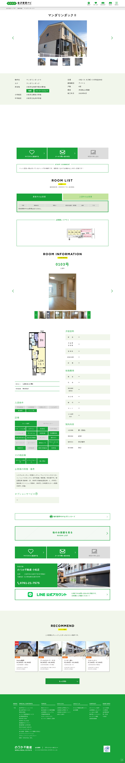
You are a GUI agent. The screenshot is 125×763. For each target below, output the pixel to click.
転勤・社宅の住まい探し (26, 737)
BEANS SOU (23, 718)
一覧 (14, 707)
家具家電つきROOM (25, 725)
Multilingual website (25, 727)
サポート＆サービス (46, 716)
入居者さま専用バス (62, 710)
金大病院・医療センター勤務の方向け (29, 731)
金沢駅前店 (106, 712)
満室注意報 (22, 712)
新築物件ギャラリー (24, 723)
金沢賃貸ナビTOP (11, 8)
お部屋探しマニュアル (47, 712)
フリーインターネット (25, 729)
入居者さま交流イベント (64, 712)
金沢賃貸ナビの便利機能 (48, 710)
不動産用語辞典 (45, 714)
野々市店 (105, 714)
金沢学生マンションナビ (26, 707)
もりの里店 (106, 707)
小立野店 (105, 710)
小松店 (105, 716)
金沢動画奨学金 (23, 716)
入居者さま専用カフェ (63, 707)
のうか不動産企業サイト (80, 707)
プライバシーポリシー (51, 747)
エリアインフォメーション (26, 733)
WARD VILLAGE (24, 720)
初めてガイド (45, 707)
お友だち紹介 (61, 714)
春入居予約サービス (24, 710)
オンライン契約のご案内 (48, 718)
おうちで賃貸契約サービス (26, 714)
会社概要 (75, 710)
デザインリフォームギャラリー (27, 735)
